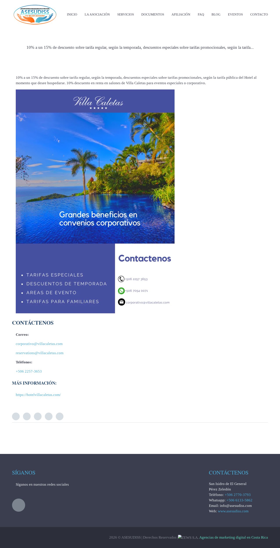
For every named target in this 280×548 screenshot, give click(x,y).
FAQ (201, 14)
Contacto (259, 14)
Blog (216, 14)
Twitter (16, 416)
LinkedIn (38, 416)
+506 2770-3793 (238, 495)
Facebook (27, 416)
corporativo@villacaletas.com (39, 344)
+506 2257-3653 (29, 371)
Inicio (72, 14)
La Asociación (97, 14)
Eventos (235, 14)
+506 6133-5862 (239, 500)
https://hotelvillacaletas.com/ (38, 395)
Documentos (152, 14)
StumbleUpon (59, 416)
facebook (18, 505)
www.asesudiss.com (233, 511)
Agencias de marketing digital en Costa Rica (233, 537)
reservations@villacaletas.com (39, 353)
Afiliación (181, 14)
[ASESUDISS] (35, 4)
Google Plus (48, 416)
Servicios (125, 14)
